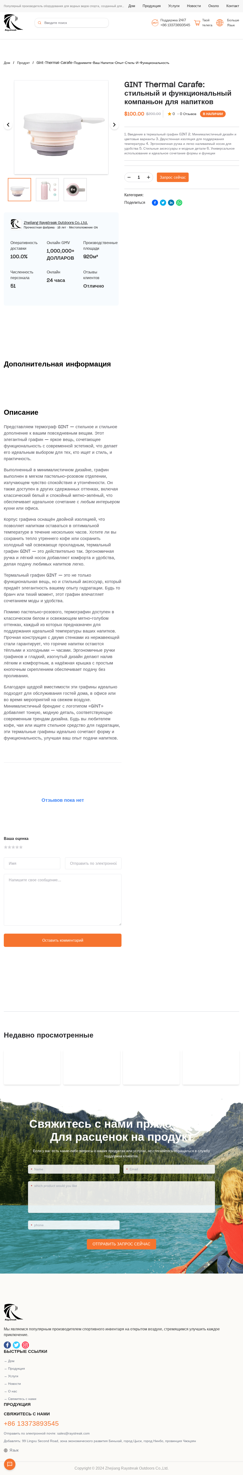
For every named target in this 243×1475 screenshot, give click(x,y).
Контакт (232, 6)
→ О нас (10, 1391)
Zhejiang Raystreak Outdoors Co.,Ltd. (56, 223)
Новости (194, 6)
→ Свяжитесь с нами (20, 1399)
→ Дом (9, 1361)
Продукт (23, 63)
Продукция (152, 6)
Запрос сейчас (173, 177)
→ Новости (12, 1384)
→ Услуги (11, 1376)
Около (213, 6)
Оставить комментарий (62, 940)
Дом (131, 6)
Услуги (173, 6)
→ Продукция (14, 1368)
